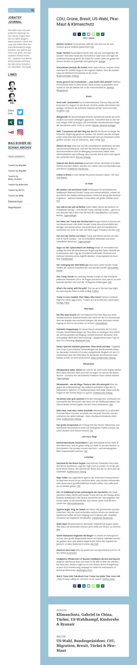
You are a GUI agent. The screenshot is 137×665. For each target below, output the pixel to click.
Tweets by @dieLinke (18, 184)
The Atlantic (61, 177)
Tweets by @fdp (16, 195)
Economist (72, 552)
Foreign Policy (62, 302)
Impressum (14, 207)
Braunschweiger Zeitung (67, 75)
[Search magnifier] (32, 10)
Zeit (109, 282)
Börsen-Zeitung (83, 157)
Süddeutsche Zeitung (103, 392)
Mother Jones (108, 579)
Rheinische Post (82, 340)
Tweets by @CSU (16, 190)
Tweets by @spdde (17, 165)
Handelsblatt (67, 258)
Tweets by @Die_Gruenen (15, 177)
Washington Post (84, 570)
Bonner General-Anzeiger (104, 125)
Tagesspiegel (70, 215)
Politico (95, 291)
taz (91, 430)
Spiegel (102, 61)
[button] (74, 34)
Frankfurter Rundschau (78, 168)
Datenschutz (15, 201)
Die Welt (94, 544)
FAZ (92, 46)
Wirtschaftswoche (75, 503)
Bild (58, 529)
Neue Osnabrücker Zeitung (103, 357)
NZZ (103, 139)
